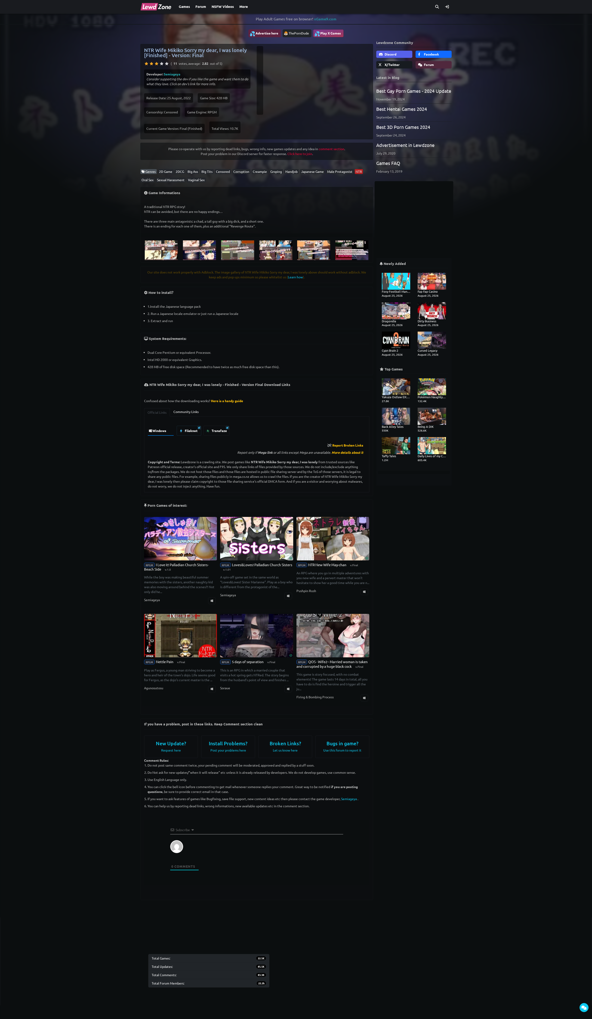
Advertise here (264, 34)
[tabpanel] (257, 429)
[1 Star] (146, 63)
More (243, 6)
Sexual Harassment (171, 180)
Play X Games (327, 34)
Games (184, 6)
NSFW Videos (223, 6)
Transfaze (219, 431)
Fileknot (190, 431)
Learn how (295, 277)
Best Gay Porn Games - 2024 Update (413, 91)
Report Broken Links (347, 445)
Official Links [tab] (157, 412)
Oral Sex (148, 180)
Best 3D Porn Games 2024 (403, 127)
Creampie (260, 171)
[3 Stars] (156, 63)
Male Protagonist (339, 171)
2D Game (165, 171)
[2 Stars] (151, 63)
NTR (359, 171)
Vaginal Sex (196, 180)
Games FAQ (388, 163)
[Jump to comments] (584, 1007)
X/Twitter (392, 64)
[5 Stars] (166, 63)
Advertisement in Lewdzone (405, 145)
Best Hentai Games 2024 (401, 109)
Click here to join (299, 154)
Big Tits (207, 171)
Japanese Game (312, 171)
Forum (200, 6)
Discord (390, 54)
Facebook (431, 54)
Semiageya (172, 74)
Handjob (291, 171)
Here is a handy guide (227, 401)
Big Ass (193, 171)
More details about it (347, 452)
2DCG (180, 171)
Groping (276, 171)
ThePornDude (299, 33)
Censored (223, 171)
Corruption (241, 171)
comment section (331, 149)
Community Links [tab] (186, 412)
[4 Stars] (161, 63)
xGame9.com (325, 18)
